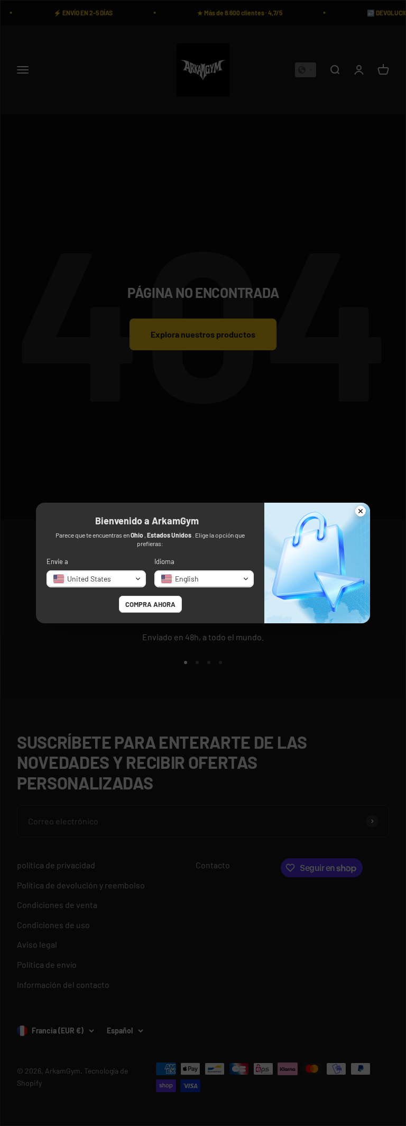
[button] (96, 578)
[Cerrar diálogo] (360, 512)
